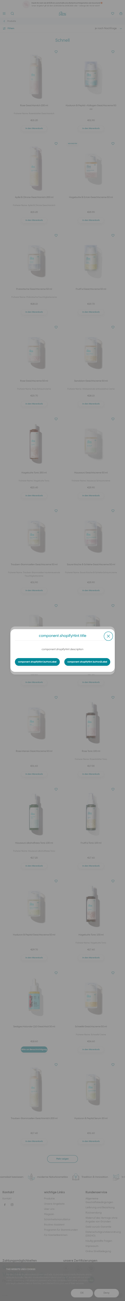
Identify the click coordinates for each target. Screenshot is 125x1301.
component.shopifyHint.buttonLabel (37, 662)
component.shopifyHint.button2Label (87, 662)
